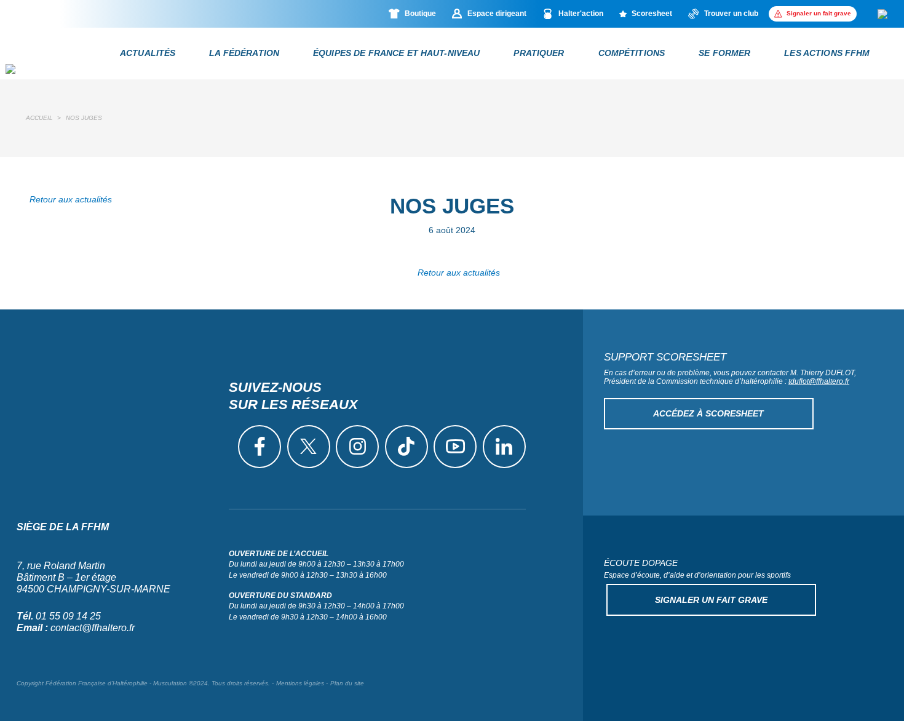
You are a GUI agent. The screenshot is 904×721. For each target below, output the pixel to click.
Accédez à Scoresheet (708, 413)
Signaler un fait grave (711, 600)
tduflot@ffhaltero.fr (818, 381)
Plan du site (347, 683)
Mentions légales (300, 683)
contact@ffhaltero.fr (92, 628)
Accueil (39, 117)
